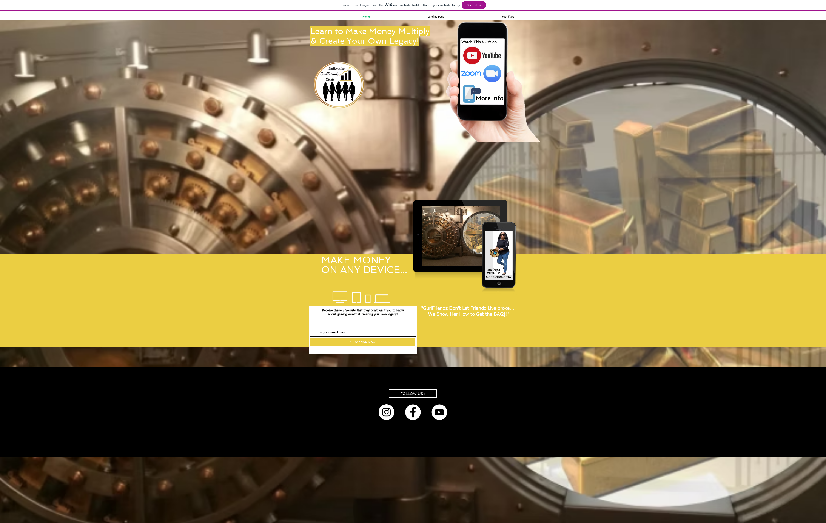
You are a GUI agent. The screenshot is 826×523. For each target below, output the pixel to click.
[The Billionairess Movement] (386, 412)
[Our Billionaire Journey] (413, 412)
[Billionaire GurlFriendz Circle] (439, 412)
